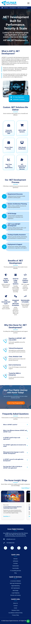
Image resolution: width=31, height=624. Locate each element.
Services (6, 7)
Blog (15, 573)
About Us (15, 603)
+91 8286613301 (10, 542)
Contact (15, 605)
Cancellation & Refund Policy (15, 612)
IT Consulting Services (15, 570)
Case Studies (15, 568)
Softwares (15, 561)
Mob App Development (15, 583)
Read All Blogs (25, 488)
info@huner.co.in (10, 539)
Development (13, 7)
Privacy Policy (15, 615)
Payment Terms (15, 610)
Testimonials (15, 565)
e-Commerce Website (15, 581)
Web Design (15, 590)
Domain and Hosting (15, 595)
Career (15, 608)
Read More (6, 516)
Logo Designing (15, 592)
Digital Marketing (15, 585)
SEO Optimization (15, 588)
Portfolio (15, 563)
